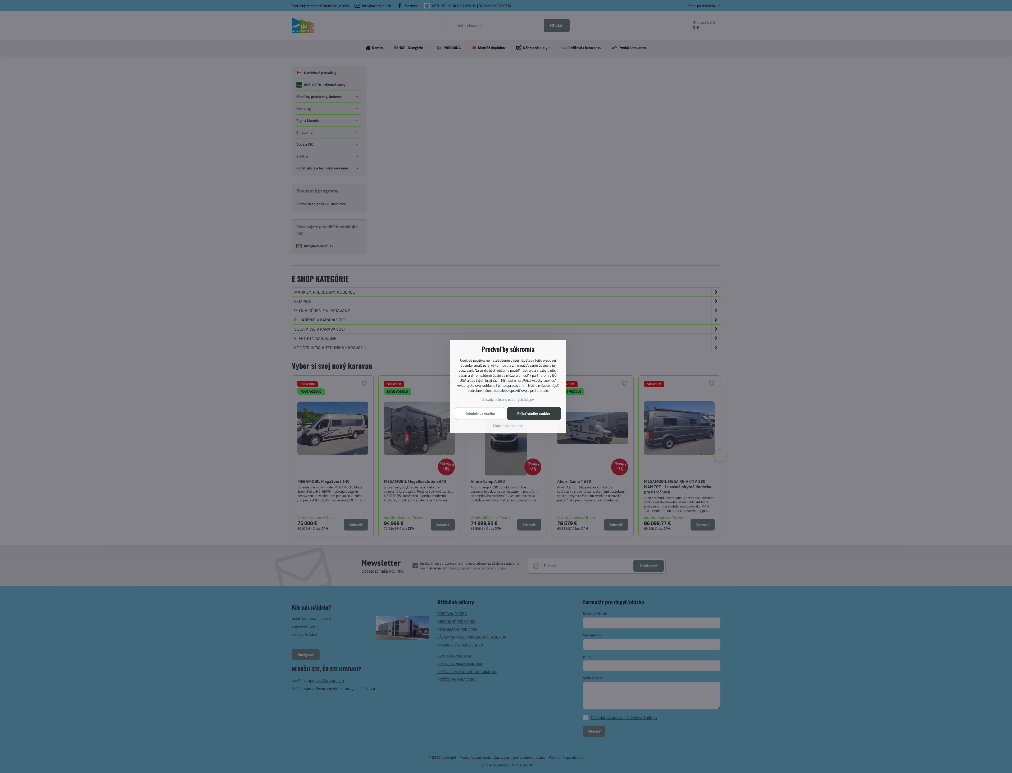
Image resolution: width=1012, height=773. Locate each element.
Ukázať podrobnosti (508, 425)
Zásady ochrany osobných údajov (508, 399)
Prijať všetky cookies (534, 413)
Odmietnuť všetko (480, 413)
